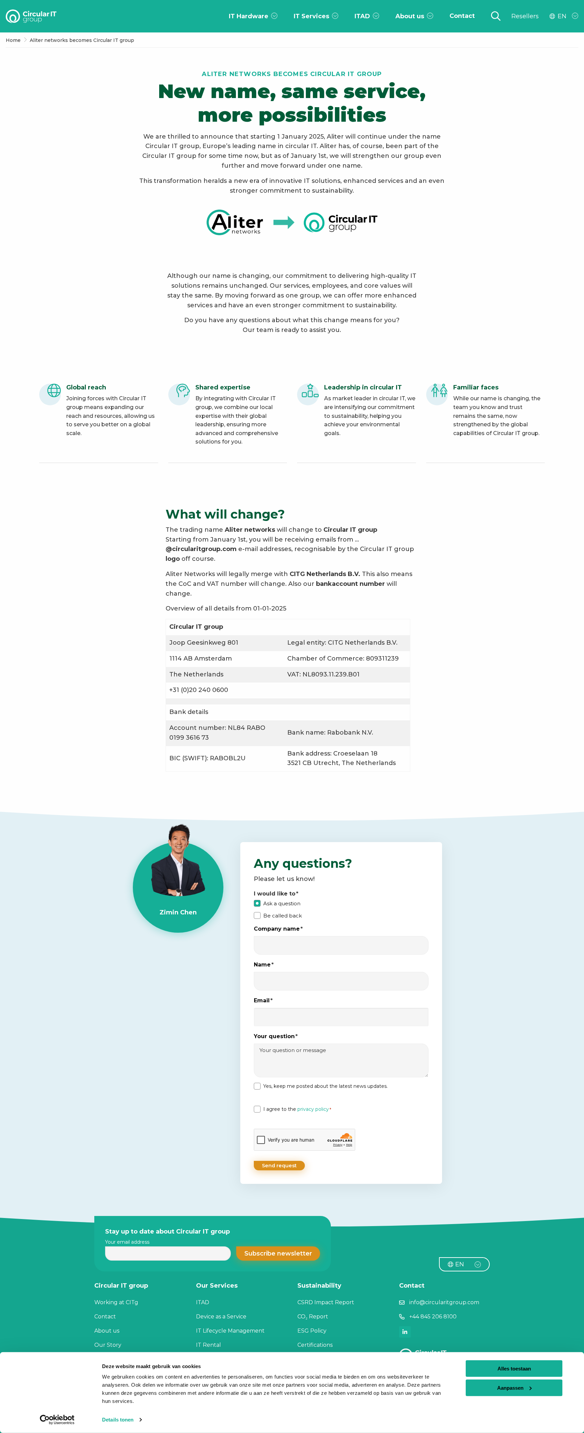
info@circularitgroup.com (444, 1302)
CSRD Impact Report (325, 1302)
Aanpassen (510, 1387)
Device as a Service (221, 1316)
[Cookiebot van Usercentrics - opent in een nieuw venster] (57, 1420)
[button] (278, 1253)
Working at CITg (116, 1302)
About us (106, 1331)
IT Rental (208, 1345)
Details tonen (117, 1420)
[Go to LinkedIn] (405, 1332)
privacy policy (313, 1109)
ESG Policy (311, 1331)
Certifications (315, 1345)
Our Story (107, 1345)
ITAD (202, 1302)
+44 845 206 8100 (433, 1316)
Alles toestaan (514, 1368)
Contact (105, 1316)
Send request (279, 1166)
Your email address (127, 1242)
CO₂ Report (312, 1316)
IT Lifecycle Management (230, 1331)
